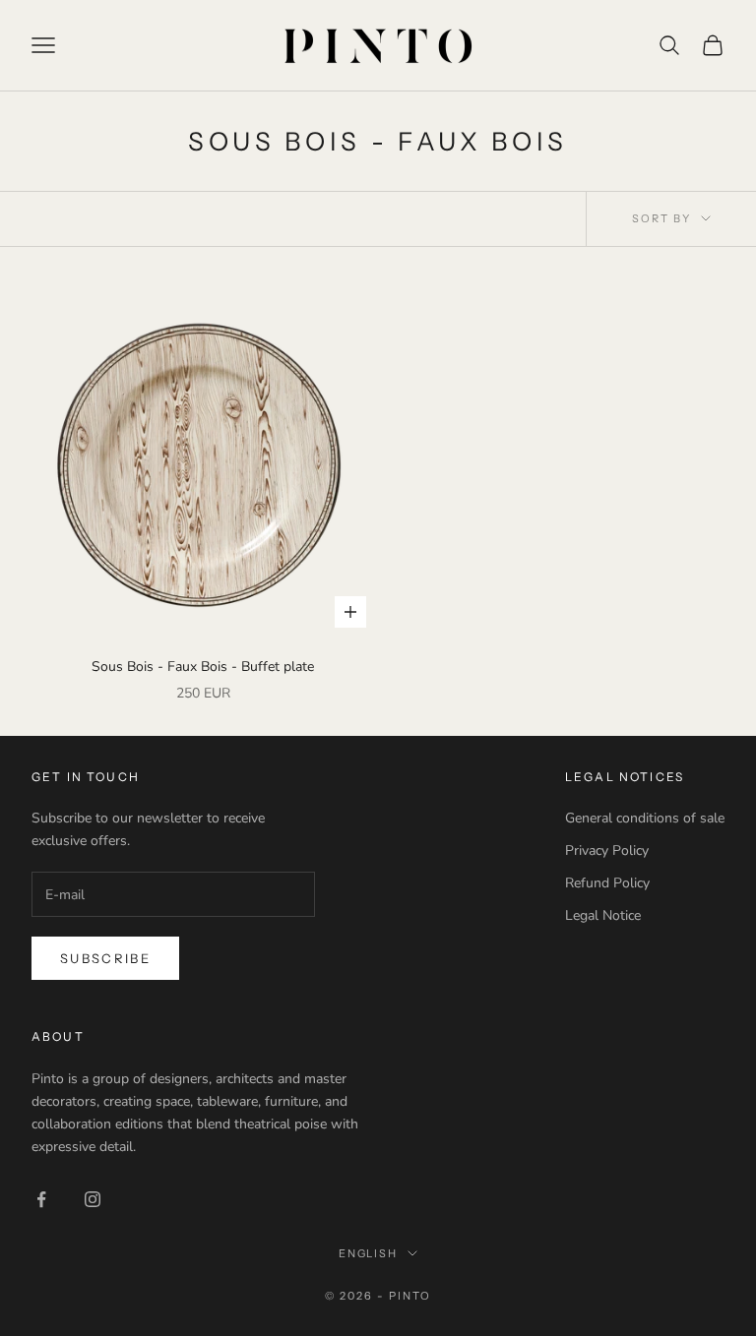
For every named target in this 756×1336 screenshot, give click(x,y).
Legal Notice (603, 915)
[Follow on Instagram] (92, 1199)
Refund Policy (607, 883)
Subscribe (105, 958)
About (58, 1036)
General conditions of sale (644, 818)
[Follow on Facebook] (41, 1199)
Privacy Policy (607, 850)
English (369, 1253)
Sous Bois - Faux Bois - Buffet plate (203, 666)
